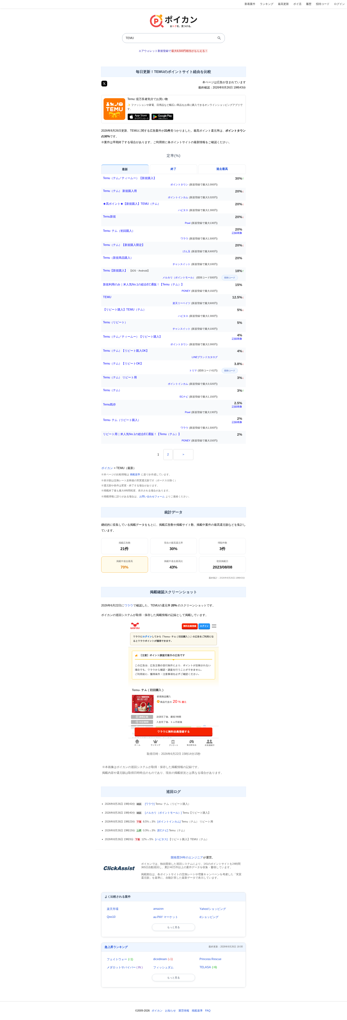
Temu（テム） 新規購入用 (120, 190)
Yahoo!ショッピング (213, 908)
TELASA (208, 967)
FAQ (208, 1010)
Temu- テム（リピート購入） (122, 420)
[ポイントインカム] (169, 821)
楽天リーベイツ (195, 303)
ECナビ (199, 396)
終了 (173, 168)
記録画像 (237, 232)
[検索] (219, 38)
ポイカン (107, 468)
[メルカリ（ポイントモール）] (163, 812)
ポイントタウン (194, 184)
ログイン (339, 3)
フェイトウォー (120, 959)
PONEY (200, 290)
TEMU (107, 297)
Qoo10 (111, 916)
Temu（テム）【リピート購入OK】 (126, 350)
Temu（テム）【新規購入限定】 (124, 244)
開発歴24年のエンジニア (187, 857)
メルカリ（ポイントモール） (190, 277)
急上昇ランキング (116, 947)
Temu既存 (109, 404)
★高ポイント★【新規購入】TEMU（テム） (131, 203)
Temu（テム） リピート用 (120, 377)
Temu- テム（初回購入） (119, 230)
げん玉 (200, 251)
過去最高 (222, 168)
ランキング (266, 3)
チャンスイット (195, 264)
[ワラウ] (150, 803)
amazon (158, 908)
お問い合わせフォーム (152, 496)
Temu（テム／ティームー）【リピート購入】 (132, 336)
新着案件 (250, 3)
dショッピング (209, 917)
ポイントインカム (193, 197)
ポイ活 (297, 3)
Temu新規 (109, 216)
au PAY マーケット (165, 917)
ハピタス (198, 210)
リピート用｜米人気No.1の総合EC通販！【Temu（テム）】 (142, 434)
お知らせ (170, 1010)
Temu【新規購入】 (126, 270)
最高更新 (283, 3)
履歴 (308, 3)
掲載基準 (135, 474)
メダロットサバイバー (125, 967)
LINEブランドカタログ (205, 357)
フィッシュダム (163, 967)
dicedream (163, 959)
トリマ (203, 370)
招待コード (322, 3)
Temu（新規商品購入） (118, 257)
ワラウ (199, 238)
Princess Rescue (210, 959)
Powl (201, 223)
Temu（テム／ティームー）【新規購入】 (129, 178)
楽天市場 (112, 908)
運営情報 (183, 1010)
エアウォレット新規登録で (173, 50)
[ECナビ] (162, 830)
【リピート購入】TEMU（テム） (124, 309)
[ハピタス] (161, 839)
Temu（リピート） (115, 322)
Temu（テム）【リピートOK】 (123, 363)
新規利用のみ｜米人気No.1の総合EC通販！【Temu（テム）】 (143, 284)
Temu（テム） (112, 390)
